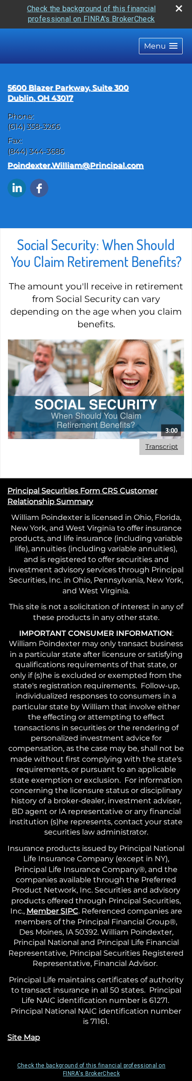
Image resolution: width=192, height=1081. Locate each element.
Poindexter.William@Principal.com (75, 165)
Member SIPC (52, 911)
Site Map (23, 1037)
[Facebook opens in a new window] (39, 187)
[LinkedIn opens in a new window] (16, 187)
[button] (161, 46)
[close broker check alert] (179, 8)
